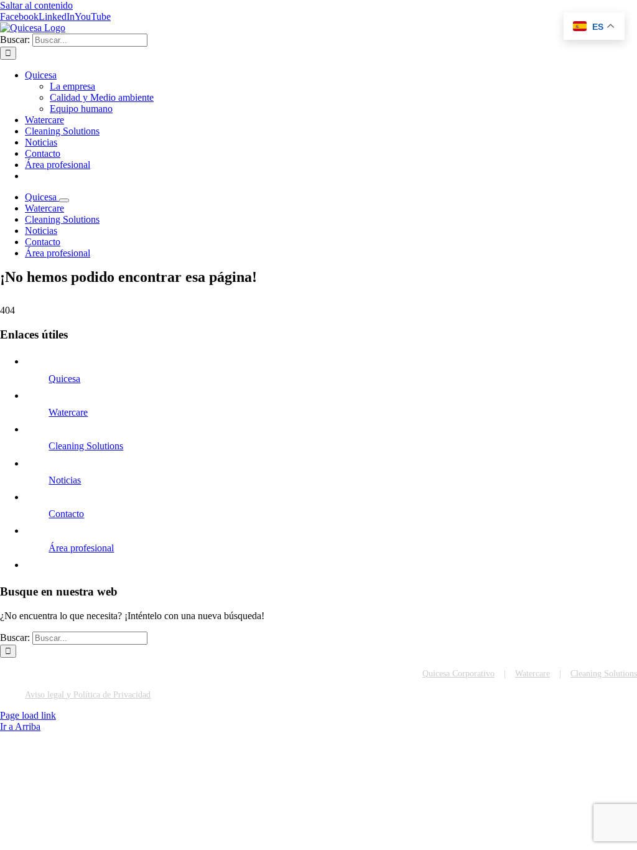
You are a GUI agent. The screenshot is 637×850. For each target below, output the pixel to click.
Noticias (65, 480)
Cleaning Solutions (86, 446)
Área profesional (81, 548)
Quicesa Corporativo (458, 673)
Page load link (28, 715)
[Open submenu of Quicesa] (64, 200)
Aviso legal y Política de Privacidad (88, 694)
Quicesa (64, 378)
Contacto (66, 513)
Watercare (68, 412)
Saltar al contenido (36, 5)
